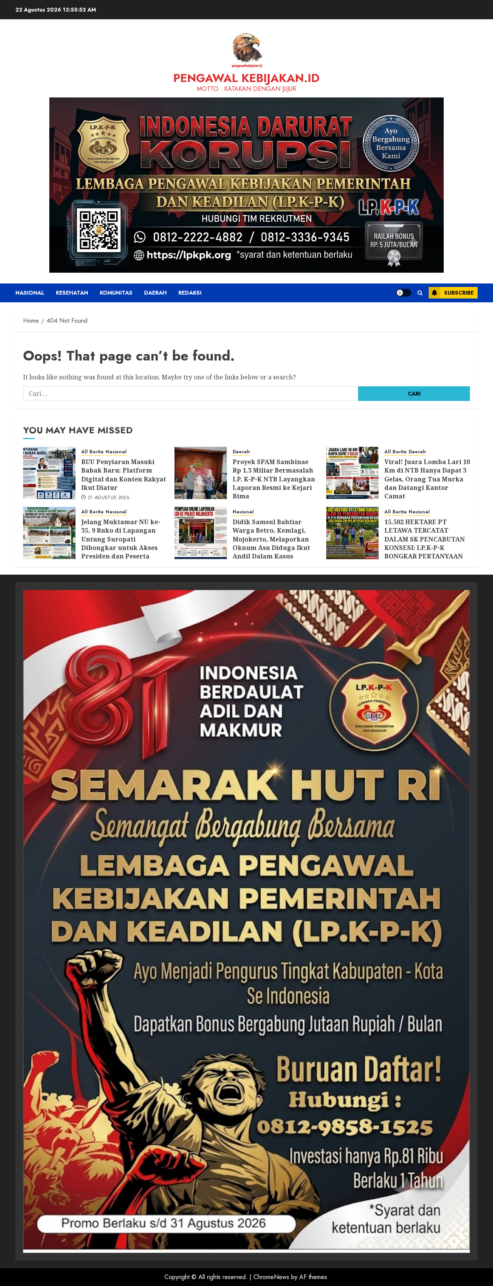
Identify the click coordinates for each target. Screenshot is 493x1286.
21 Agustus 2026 (108, 498)
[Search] (420, 292)
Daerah (155, 293)
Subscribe (459, 293)
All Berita (92, 452)
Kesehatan (72, 293)
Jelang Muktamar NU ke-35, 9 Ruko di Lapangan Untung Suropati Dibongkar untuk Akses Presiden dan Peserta (120, 539)
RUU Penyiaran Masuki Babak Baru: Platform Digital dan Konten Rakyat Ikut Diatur (123, 475)
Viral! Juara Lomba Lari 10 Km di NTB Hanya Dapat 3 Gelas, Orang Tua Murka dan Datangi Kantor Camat (427, 479)
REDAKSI (189, 293)
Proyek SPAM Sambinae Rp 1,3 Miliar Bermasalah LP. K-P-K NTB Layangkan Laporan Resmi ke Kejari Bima (274, 479)
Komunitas (116, 293)
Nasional (29, 293)
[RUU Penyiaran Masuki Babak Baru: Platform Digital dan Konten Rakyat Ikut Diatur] (49, 473)
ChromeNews (271, 1277)
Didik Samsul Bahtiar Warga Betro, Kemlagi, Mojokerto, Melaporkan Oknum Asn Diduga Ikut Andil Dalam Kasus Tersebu (271, 543)
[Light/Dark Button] (403, 293)
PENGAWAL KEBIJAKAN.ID (246, 78)
